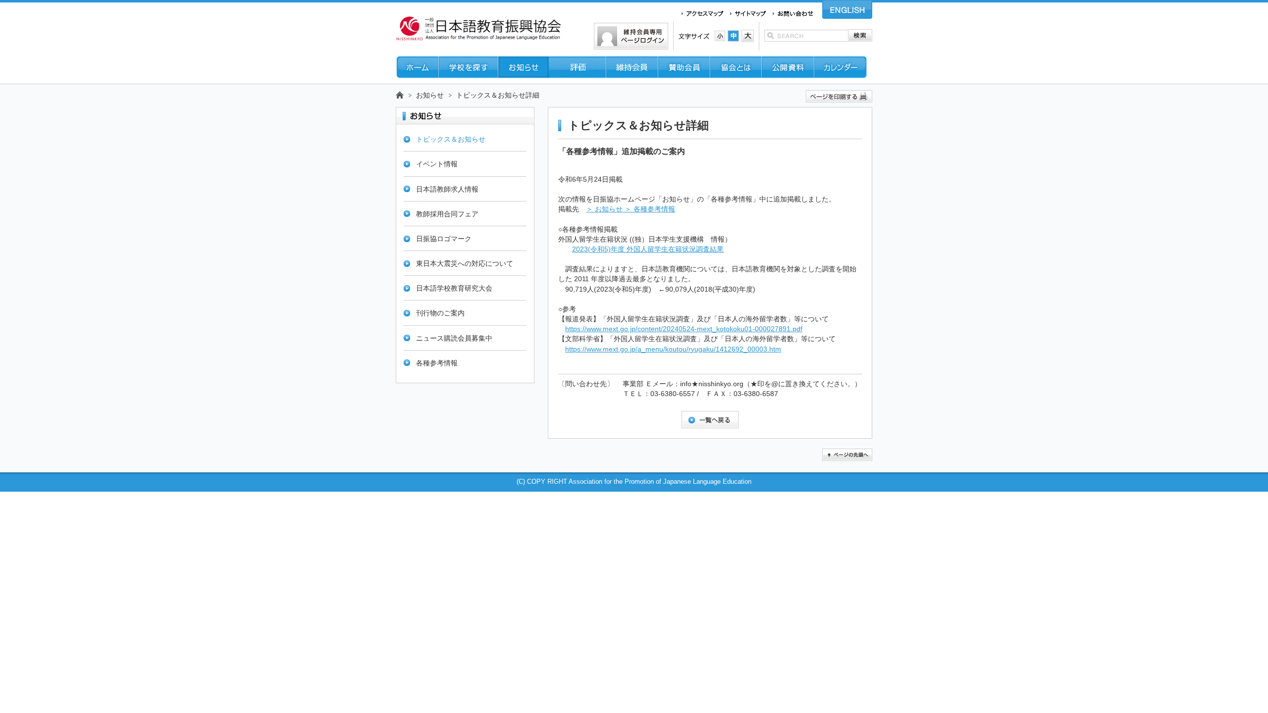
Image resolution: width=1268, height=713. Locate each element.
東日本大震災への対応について (464, 263)
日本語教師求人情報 (447, 189)
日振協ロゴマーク (444, 239)
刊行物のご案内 (440, 313)
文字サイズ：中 (733, 36)
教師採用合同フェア (447, 214)
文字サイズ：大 (747, 36)
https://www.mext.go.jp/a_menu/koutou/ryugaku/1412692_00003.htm (673, 349)
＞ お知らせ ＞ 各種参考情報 (630, 209)
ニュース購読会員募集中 (454, 338)
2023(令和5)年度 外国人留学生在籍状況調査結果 (648, 249)
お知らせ (430, 95)
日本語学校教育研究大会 (454, 288)
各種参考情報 (437, 363)
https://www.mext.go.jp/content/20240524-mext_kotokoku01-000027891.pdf (683, 329)
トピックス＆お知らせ (450, 139)
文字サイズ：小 (720, 36)
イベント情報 (437, 164)
